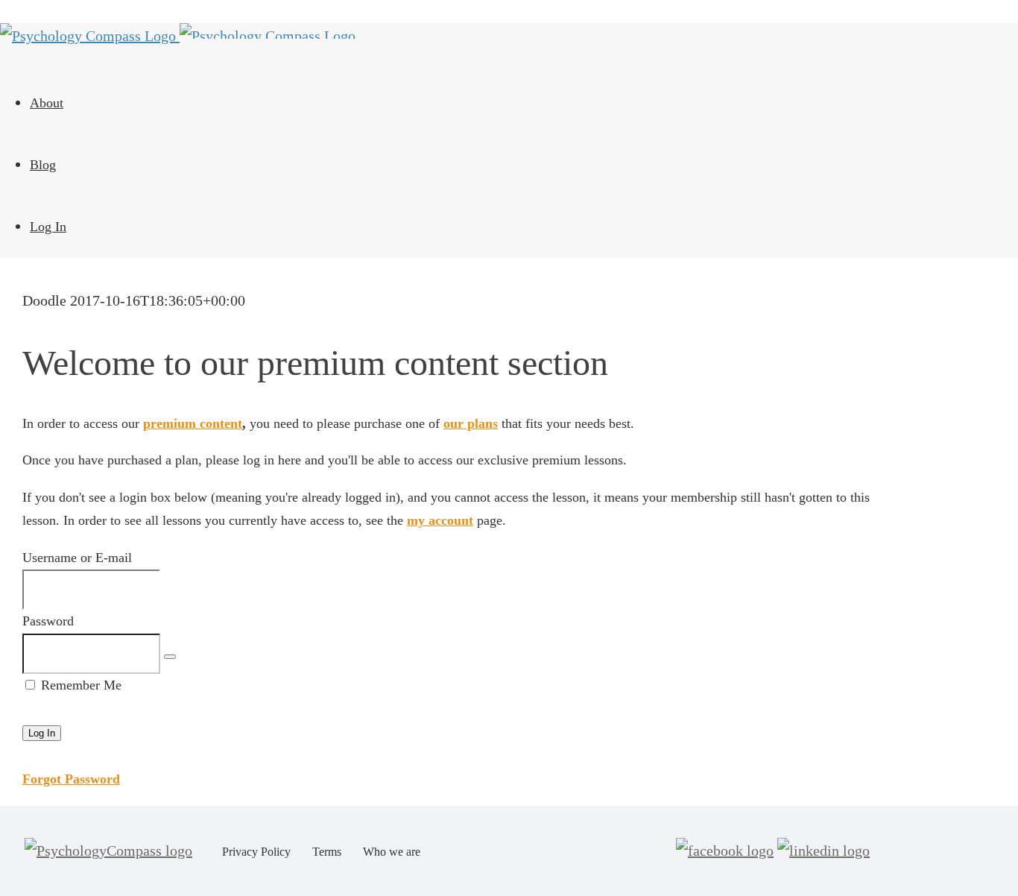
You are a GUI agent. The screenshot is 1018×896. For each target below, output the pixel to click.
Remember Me (79, 685)
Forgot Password (71, 779)
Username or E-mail (77, 557)
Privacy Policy (256, 851)
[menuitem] (440, 103)
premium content (192, 423)
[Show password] (170, 656)
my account (440, 520)
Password (48, 620)
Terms (326, 851)
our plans (470, 423)
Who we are (391, 851)
